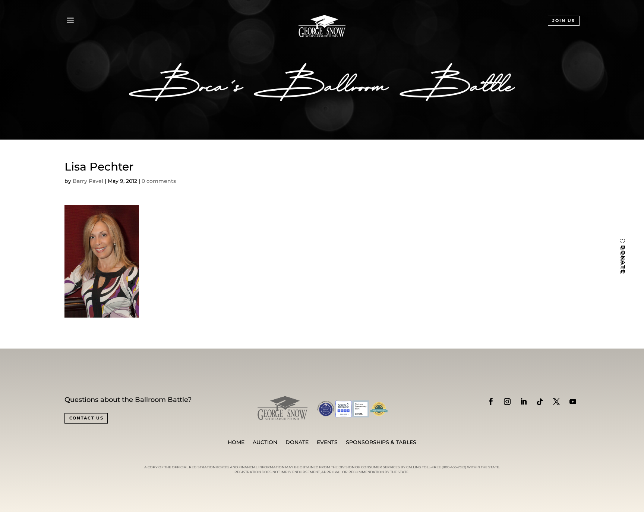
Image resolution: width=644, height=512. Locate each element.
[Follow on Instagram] (507, 401)
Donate (297, 443)
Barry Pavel (88, 181)
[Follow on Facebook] (491, 401)
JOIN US (563, 20)
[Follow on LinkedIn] (523, 401)
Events (327, 443)
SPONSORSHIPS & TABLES (381, 443)
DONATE (623, 259)
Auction (265, 443)
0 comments (159, 181)
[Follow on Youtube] (573, 401)
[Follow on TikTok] (540, 401)
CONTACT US (86, 418)
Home (236, 443)
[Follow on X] (556, 401)
